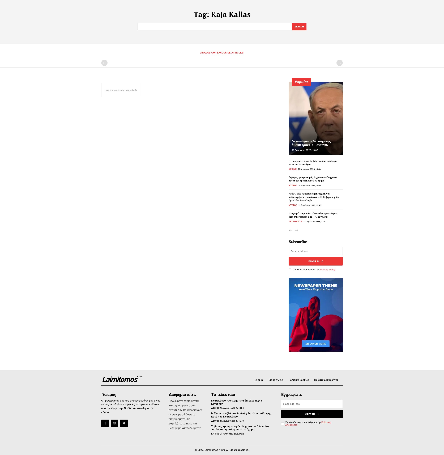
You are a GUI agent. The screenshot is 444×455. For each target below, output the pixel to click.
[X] (124, 423)
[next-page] (296, 230)
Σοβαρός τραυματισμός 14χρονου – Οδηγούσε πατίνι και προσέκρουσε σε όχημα (313, 179)
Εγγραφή (310, 414)
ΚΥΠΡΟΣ (293, 185)
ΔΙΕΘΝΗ (292, 169)
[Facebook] (105, 423)
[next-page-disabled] (339, 63)
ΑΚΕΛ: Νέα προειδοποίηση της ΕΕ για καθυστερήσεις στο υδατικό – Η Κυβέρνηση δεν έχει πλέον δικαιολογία (314, 197)
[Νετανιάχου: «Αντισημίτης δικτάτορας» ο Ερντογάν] (316, 118)
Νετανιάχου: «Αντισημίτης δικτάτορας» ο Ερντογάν (311, 143)
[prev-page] (104, 63)
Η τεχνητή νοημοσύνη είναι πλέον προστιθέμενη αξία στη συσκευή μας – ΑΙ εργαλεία (313, 215)
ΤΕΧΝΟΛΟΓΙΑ (295, 221)
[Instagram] (114, 423)
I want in (313, 261)
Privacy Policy (327, 269)
